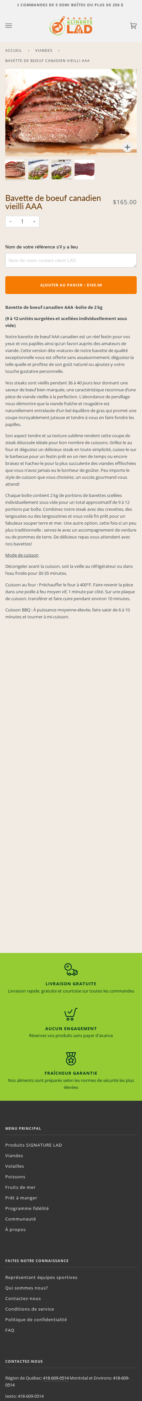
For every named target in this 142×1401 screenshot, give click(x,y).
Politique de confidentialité (36, 1319)
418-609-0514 (56, 1378)
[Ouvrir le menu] (15, 26)
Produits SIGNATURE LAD (33, 1145)
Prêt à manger (21, 1198)
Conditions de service (29, 1309)
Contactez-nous (23, 1298)
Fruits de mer (20, 1187)
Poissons (15, 1177)
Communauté (20, 1219)
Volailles (14, 1166)
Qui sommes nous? (26, 1288)
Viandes (44, 50)
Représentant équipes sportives (41, 1277)
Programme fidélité (27, 1208)
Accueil (13, 50)
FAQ (10, 1330)
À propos (15, 1229)
